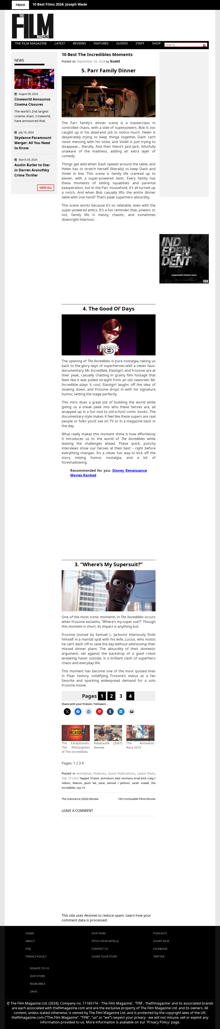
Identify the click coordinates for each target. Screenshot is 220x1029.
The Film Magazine (31, 43)
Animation (83, 773)
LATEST (60, 43)
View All (45, 188)
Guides (122, 43)
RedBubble (37, 984)
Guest (115, 61)
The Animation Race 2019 (140, 745)
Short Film (161, 941)
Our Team (98, 933)
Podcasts (160, 933)
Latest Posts (146, 773)
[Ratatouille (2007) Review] (108, 733)
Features (101, 43)
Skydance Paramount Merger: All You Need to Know (32, 142)
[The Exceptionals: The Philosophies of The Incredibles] (76, 733)
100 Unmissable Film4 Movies (137, 799)
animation (107, 778)
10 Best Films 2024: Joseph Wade (59, 4)
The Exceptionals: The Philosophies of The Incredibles (76, 747)
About (30, 941)
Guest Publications (121, 773)
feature (77, 783)
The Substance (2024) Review (80, 799)
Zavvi (33, 991)
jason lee (90, 783)
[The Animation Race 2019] (140, 733)
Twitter (158, 956)
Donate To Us (39, 968)
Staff (140, 43)
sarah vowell (140, 783)
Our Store (37, 976)
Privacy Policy (36, 956)
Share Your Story (104, 956)
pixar (102, 783)
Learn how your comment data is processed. (106, 917)
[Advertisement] (109, 263)
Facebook (160, 949)
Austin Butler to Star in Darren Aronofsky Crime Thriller (32, 170)
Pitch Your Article (105, 941)
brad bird (140, 778)
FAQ (28, 949)
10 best (94, 778)
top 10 (81, 788)
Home (30, 933)
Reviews (79, 43)
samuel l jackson (118, 783)
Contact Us (100, 949)
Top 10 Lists (70, 778)
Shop (156, 43)
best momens (124, 778)
